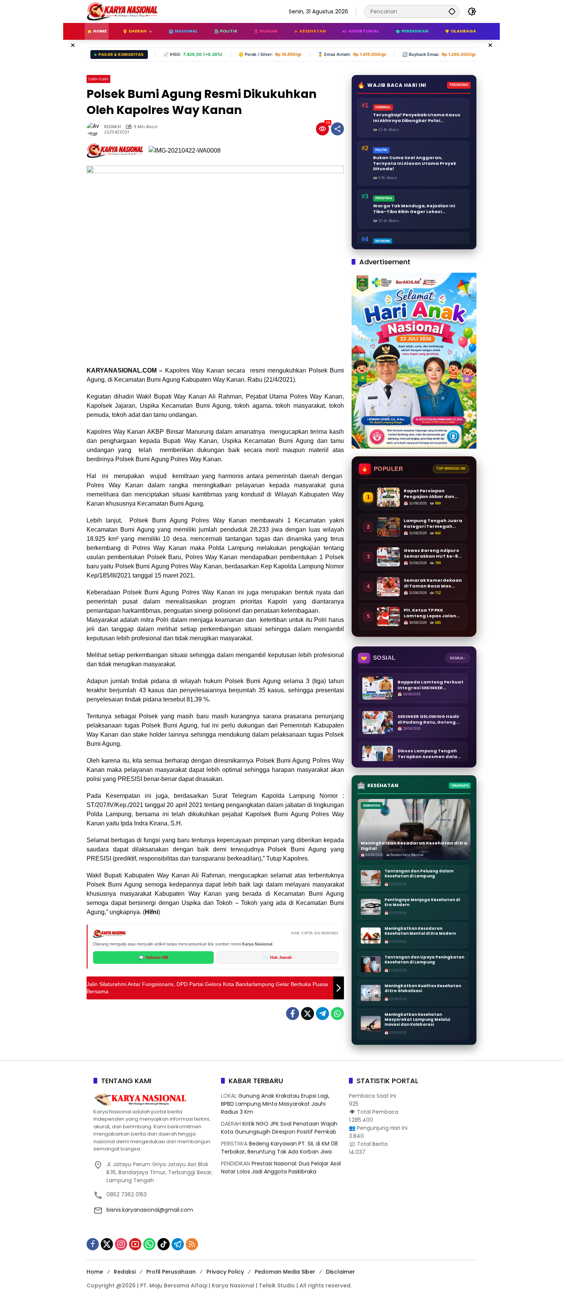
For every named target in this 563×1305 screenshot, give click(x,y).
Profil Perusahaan (171, 1272)
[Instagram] (121, 1244)
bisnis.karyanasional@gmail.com (149, 1210)
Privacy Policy (225, 1272)
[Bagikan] (337, 128)
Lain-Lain (98, 79)
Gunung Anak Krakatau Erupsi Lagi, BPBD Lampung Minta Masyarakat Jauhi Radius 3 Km (275, 1104)
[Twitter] (307, 1013)
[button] (452, 11)
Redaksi (125, 1272)
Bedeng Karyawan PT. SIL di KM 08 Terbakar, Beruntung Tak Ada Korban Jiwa (279, 1147)
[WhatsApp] (337, 1013)
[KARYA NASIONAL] (122, 11)
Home (95, 1272)
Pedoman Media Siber (285, 1272)
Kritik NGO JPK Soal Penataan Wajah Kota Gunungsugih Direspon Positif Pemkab (279, 1128)
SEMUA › (458, 658)
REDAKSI (112, 127)
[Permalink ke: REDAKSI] (95, 129)
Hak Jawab (277, 957)
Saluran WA (154, 957)
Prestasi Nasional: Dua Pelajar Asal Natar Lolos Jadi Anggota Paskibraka (281, 1167)
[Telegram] (322, 1013)
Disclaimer (340, 1272)
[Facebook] (292, 1013)
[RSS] (192, 1244)
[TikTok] (163, 1244)
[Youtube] (135, 1244)
